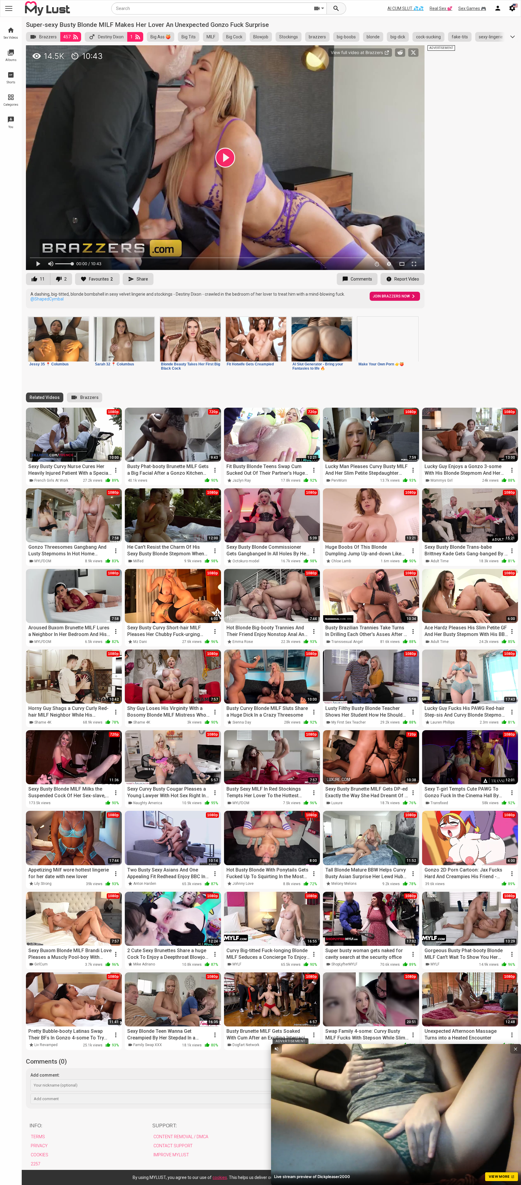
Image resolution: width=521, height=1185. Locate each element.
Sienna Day (241, 722)
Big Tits (189, 36)
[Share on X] (413, 52)
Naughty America (147, 803)
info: (36, 1125)
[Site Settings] (512, 8)
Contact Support (173, 1145)
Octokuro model (245, 561)
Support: (164, 1125)
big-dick (397, 36)
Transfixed (439, 803)
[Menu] (498, 8)
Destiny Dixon (111, 36)
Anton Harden (144, 884)
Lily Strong (43, 884)
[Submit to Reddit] (400, 52)
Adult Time (440, 561)
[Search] (336, 8)
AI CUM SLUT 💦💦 (405, 8)
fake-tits (460, 36)
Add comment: (45, 1075)
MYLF (236, 964)
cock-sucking (428, 36)
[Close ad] (515, 1049)
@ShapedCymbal (47, 299)
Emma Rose (242, 642)
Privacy (39, 1145)
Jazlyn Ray (241, 480)
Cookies (39, 1154)
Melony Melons (344, 884)
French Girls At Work (51, 480)
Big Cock (234, 36)
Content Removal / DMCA (180, 1136)
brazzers (317, 36)
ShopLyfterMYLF (344, 964)
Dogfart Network (245, 1045)
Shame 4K (42, 722)
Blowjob (260, 36)
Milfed (138, 561)
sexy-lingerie (491, 36)
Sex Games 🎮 (472, 8)
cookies (220, 1177)
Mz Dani (140, 642)
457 (67, 36)
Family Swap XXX (147, 1045)
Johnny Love (243, 884)
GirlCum (41, 964)
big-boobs (346, 36)
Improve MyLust (171, 1154)
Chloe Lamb (341, 561)
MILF (211, 36)
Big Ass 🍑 (160, 36)
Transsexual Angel (347, 642)
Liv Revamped (46, 1045)
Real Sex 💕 (441, 8)
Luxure (337, 803)
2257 (35, 1163)
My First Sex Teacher (348, 722)
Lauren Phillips (443, 722)
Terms (38, 1136)
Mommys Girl (442, 480)
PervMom (339, 480)
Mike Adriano (144, 964)
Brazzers (48, 36)
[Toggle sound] (276, 1049)
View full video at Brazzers (357, 52)
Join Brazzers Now (391, 296)
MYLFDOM (42, 561)
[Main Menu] (8, 8)
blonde (373, 36)
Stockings (288, 36)
